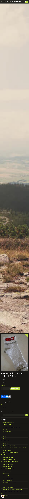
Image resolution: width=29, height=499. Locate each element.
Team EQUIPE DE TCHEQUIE (7, 468)
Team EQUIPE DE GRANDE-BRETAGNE (9, 461)
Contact (3, 404)
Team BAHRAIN (4, 429)
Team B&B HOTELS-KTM (6, 431)
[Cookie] (2, 496)
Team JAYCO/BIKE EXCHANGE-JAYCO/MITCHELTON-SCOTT (13, 492)
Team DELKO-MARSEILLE (7, 450)
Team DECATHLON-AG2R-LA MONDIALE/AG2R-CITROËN (14, 448)
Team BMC (3, 436)
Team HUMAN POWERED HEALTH (8, 482)
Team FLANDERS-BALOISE (7, 478)
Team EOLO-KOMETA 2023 (7, 457)
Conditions (3, 407)
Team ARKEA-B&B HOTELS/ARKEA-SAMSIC (11, 427)
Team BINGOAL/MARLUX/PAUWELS (9, 434)
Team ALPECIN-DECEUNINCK (7, 422)
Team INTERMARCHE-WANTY (8, 487)
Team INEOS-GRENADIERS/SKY (8, 485)
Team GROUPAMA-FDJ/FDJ (7, 480)
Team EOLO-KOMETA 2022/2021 (8, 459)
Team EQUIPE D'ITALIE (6, 471)
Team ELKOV (4, 454)
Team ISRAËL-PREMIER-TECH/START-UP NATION (12, 489)
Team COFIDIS (4, 443)
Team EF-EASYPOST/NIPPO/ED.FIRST (9, 452)
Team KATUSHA (5, 495)
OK (27, 414)
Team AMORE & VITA (6, 424)
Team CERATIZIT (5, 441)
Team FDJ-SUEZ (5, 475)
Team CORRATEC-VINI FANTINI (8, 445)
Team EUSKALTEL (5, 473)
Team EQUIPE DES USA (6, 466)
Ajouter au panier (15, 388)
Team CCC (3, 438)
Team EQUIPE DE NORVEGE (7, 464)
